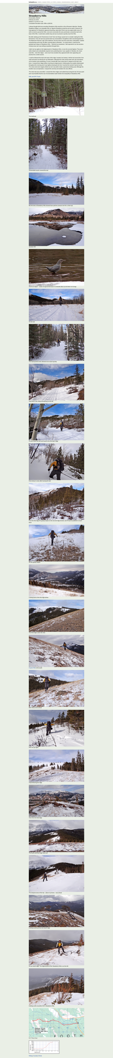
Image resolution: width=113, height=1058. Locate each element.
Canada (35, 1055)
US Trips (53, 2)
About (76, 2)
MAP (72, 2)
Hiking (59, 2)
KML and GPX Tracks (35, 76)
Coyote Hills (32, 668)
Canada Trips (46, 2)
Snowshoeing (66, 2)
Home (39, 2)
